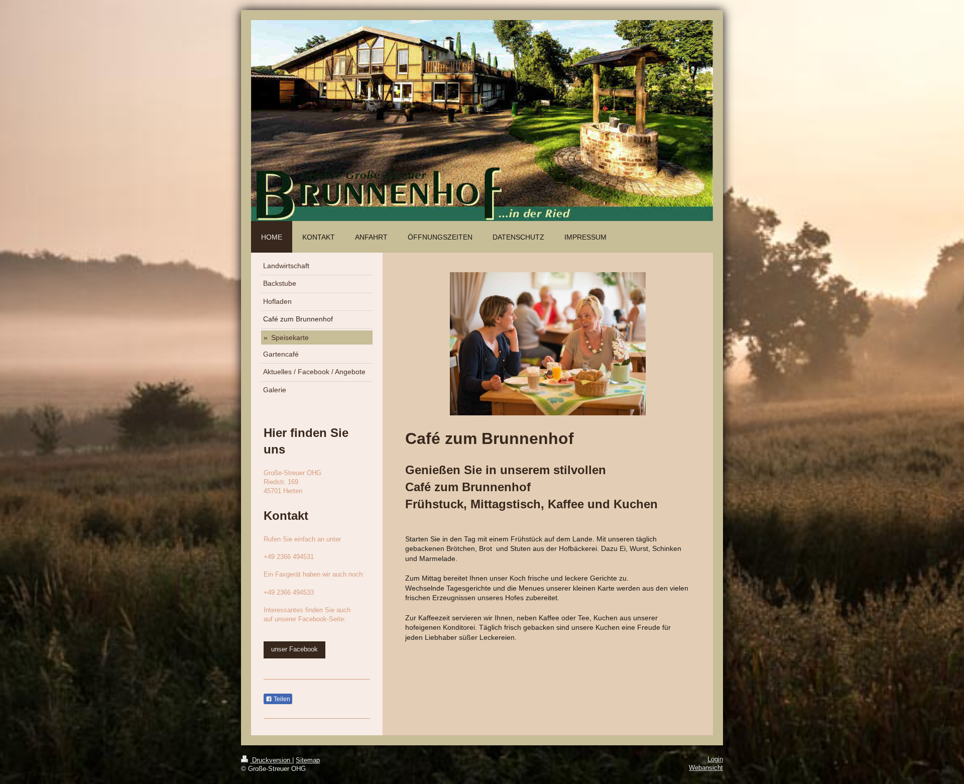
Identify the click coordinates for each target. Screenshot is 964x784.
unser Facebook (294, 649)
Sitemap (308, 760)
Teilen (281, 699)
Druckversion (271, 760)
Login (715, 759)
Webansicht (706, 767)
